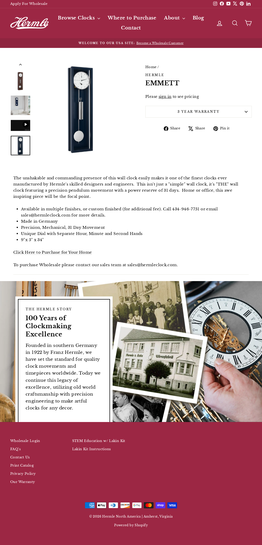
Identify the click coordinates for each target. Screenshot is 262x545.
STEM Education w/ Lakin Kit (98, 441)
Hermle (154, 75)
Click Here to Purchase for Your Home (52, 252)
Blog (198, 18)
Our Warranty (22, 482)
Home (151, 67)
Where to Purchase (132, 18)
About (172, 18)
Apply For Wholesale (28, 4)
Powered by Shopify (131, 525)
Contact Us (20, 457)
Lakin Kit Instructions (91, 449)
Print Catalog (22, 465)
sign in (165, 96)
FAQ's (15, 449)
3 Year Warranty (199, 112)
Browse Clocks (77, 18)
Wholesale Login (25, 441)
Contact (131, 28)
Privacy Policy (23, 473)
